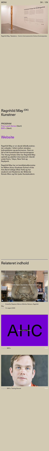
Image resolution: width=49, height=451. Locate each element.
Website (7, 137)
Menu (4, 2)
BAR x (3, 128)
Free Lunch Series (8, 125)
